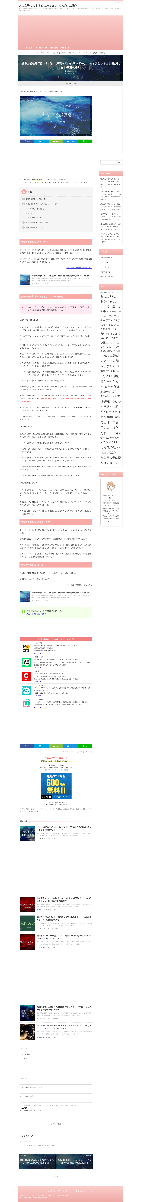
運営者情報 (54, 48)
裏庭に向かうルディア (35, 217)
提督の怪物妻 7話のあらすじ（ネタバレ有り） (43, 204)
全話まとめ (29, 48)
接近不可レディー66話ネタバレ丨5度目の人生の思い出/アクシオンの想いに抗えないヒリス (110, 216)
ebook (101, 292)
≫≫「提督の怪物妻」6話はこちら (79, 268)
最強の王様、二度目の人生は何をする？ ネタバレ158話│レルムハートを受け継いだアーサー (110, 226)
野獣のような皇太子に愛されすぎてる (110, 458)
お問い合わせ (65, 48)
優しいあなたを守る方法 (112, 343)
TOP (20, 48)
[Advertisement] (70, 29)
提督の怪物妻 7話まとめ (34, 228)
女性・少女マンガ (106, 267)
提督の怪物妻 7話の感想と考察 (37, 222)
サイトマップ (89, 1191)
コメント (89, 752)
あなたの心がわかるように (111, 292)
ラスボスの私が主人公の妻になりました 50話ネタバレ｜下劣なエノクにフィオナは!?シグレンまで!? (110, 238)
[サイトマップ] (118, 2)
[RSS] (115, 2)
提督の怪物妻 (81, 752)
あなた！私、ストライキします (110, 301)
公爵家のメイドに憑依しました (109, 361)
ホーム (56, 1176)
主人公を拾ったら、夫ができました (110, 329)
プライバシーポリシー (64, 1191)
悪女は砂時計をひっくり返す (110, 401)
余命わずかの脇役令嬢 (110, 338)
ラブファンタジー (71, 74)
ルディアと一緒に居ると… (36, 209)
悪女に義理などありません (36, 614)
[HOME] (121, 2)
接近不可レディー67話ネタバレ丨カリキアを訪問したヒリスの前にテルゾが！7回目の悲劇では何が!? (110, 195)
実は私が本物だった (110, 381)
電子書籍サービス (41, 48)
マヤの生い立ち (33, 213)
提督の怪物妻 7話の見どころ (36, 199)
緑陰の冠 (110, 447)
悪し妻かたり (106, 392)
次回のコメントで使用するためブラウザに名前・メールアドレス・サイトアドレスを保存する (50, 1105)
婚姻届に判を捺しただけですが (110, 371)
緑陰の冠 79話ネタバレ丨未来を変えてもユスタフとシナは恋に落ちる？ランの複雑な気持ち (110, 206)
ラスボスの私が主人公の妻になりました (110, 320)
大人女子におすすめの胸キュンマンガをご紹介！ (49, 5)
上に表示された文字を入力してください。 (31, 1110)
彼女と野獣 (111, 387)
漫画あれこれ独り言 (106, 277)
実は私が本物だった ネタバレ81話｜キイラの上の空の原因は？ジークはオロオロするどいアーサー (110, 183)
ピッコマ (76, 182)
